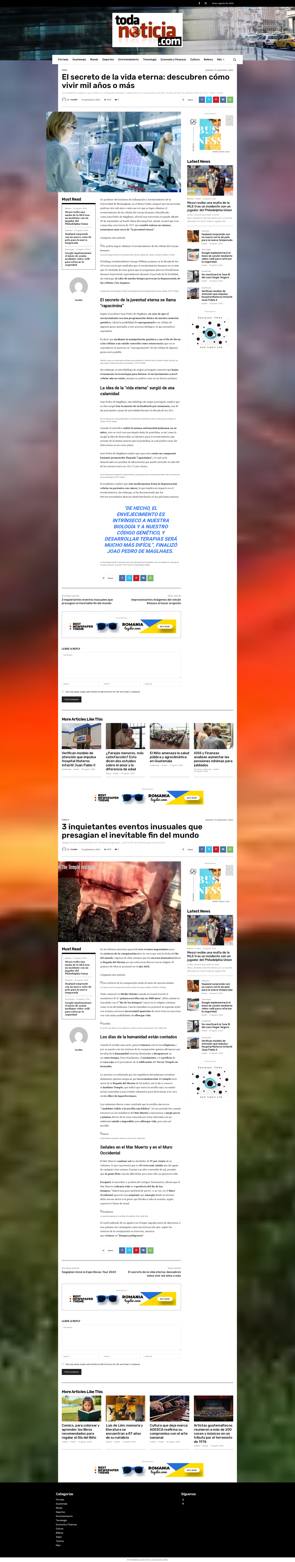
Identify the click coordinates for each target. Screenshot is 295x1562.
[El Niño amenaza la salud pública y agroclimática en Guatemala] (169, 736)
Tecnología (69, 249)
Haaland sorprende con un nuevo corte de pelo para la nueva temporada (78, 238)
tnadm (74, 100)
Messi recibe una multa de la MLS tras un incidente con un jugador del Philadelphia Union (77, 217)
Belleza (68, 208)
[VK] (223, 100)
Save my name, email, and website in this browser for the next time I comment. (103, 691)
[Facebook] (199, 3)
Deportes (69, 230)
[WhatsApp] (230, 100)
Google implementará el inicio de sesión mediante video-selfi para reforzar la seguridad (78, 258)
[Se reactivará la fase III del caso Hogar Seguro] (193, 276)
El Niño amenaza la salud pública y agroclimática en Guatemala (169, 757)
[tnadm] (64, 99)
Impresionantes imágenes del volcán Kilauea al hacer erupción (156, 601)
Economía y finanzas (202, 769)
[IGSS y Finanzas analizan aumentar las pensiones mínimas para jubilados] (213, 736)
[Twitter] (206, 3)
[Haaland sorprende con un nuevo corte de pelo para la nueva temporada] (193, 236)
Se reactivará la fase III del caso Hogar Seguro (216, 276)
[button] (234, 59)
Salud (64, 70)
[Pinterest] (216, 100)
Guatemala (206, 271)
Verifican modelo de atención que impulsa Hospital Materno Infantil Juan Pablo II (217, 295)
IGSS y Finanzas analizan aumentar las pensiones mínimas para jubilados (213, 759)
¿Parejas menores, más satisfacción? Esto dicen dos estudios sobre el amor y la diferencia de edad (125, 761)
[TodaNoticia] (147, 30)
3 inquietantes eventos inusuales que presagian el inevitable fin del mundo (87, 601)
